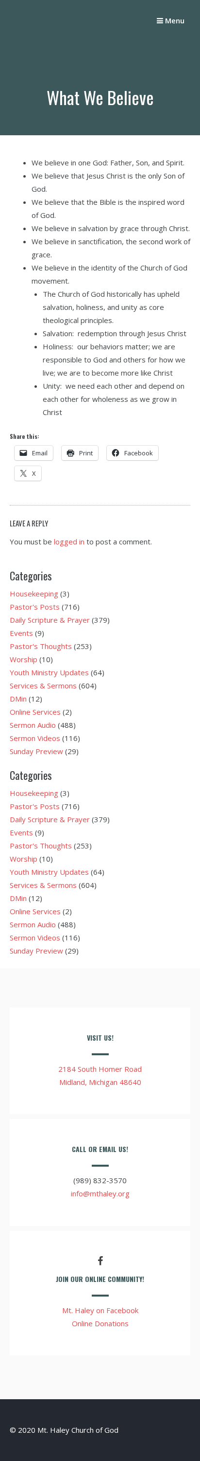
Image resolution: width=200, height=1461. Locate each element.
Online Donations (100, 1323)
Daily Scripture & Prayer (50, 620)
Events (21, 633)
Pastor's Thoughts (41, 646)
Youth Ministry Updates (49, 672)
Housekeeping (34, 593)
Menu (173, 20)
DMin (18, 698)
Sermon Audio (33, 725)
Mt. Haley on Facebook (100, 1310)
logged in (69, 541)
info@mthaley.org (100, 1193)
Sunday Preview (36, 751)
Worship (23, 659)
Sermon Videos (35, 738)
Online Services (35, 712)
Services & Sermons (43, 685)
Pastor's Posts (35, 607)
